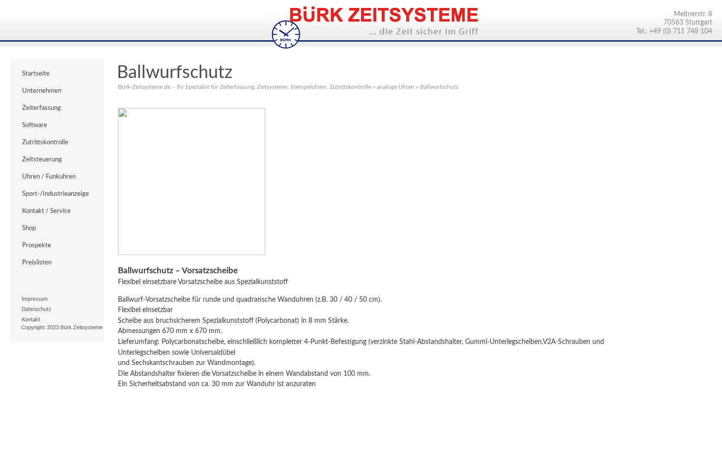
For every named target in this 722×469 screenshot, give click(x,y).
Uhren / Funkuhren (49, 176)
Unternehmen (41, 90)
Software (34, 125)
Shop (29, 228)
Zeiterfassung (41, 107)
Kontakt (31, 319)
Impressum (35, 299)
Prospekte (36, 245)
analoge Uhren (396, 87)
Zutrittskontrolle (45, 142)
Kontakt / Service (46, 211)
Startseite (36, 73)
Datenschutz (36, 309)
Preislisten (37, 262)
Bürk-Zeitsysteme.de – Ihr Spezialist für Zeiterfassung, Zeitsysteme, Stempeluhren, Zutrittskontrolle (244, 87)
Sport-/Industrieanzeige (55, 193)
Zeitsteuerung (42, 159)
